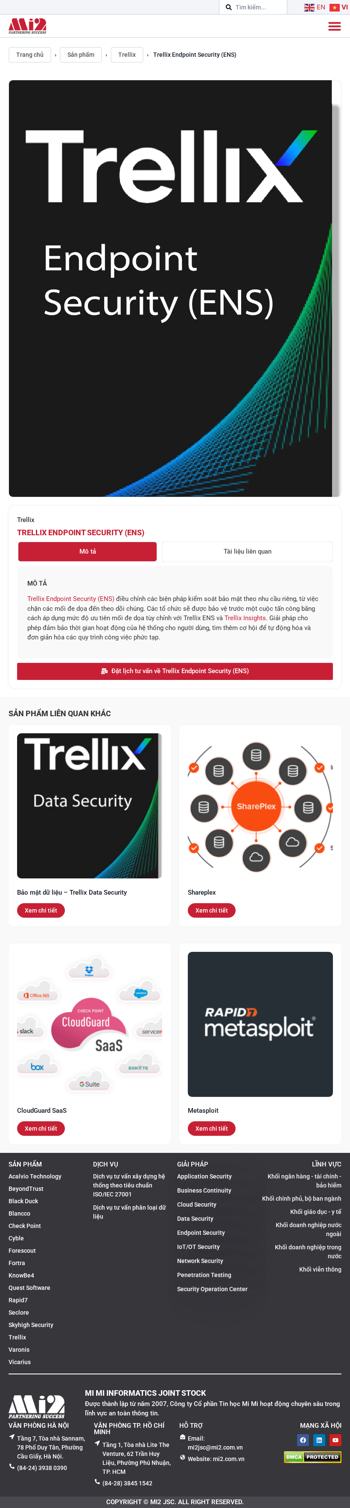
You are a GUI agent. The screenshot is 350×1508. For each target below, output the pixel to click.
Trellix (127, 54)
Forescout (22, 1250)
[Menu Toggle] (334, 26)
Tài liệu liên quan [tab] (247, 551)
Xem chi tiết (41, 910)
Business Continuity (204, 1190)
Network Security (200, 1261)
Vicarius (20, 1362)
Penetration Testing (204, 1275)
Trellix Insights (245, 618)
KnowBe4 (21, 1275)
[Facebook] (303, 1440)
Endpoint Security (201, 1233)
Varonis (19, 1349)
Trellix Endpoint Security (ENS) (80, 532)
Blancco (19, 1213)
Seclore (19, 1312)
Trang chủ (30, 54)
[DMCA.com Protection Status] (312, 1460)
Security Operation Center (212, 1289)
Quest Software (29, 1287)
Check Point (25, 1225)
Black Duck (23, 1201)
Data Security (195, 1219)
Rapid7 (18, 1300)
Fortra (17, 1263)
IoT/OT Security (198, 1247)
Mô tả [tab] (87, 551)
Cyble (16, 1238)
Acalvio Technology (35, 1176)
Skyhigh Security (31, 1324)
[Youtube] (335, 1440)
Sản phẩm (80, 54)
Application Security (204, 1176)
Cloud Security (196, 1205)
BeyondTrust (26, 1188)
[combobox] (253, 7)
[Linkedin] (319, 1440)
